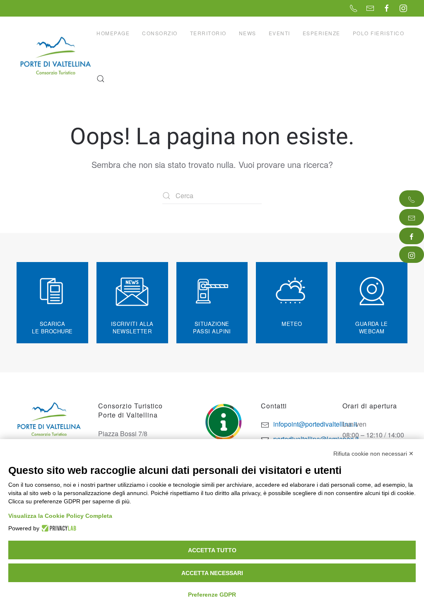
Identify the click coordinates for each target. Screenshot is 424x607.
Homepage (113, 32)
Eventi (279, 32)
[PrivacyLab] (57, 528)
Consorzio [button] (160, 32)
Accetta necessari (212, 573)
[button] (100, 78)
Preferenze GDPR (212, 594)
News (247, 32)
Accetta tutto (212, 550)
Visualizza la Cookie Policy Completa (60, 515)
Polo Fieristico (379, 32)
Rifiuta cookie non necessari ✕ (373, 453)
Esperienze (321, 32)
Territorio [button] (208, 32)
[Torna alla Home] (56, 56)
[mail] (411, 217)
